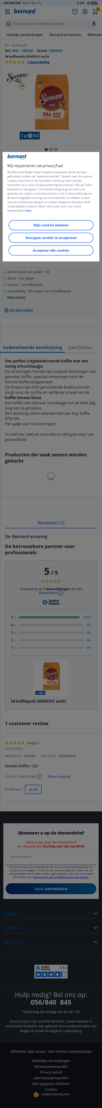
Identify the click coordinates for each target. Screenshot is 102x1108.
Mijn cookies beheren (51, 225)
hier (29, 211)
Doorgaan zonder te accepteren (51, 237)
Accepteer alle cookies (51, 250)
